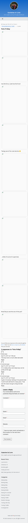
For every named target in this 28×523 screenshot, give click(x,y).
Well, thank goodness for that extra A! (10, 472)
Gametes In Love (14, 13)
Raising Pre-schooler (6, 492)
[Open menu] (2, 18)
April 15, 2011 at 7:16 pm (8, 378)
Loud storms (4, 462)
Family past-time (5, 469)
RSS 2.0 (3, 345)
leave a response (15, 345)
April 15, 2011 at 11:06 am (8, 356)
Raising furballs (4, 490)
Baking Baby (4, 480)
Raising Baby (4, 26)
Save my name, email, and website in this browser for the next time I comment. (13, 432)
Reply (2, 360)
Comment (6, 398)
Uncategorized (4, 507)
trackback (23, 345)
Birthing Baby (4, 482)
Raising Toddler (11, 26)
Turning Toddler (5, 505)
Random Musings (5, 500)
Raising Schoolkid (5, 495)
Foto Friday (5, 29)
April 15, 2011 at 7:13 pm (8, 366)
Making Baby (4, 485)
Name (5, 411)
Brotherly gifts (4, 467)
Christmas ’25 (4, 464)
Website (5, 424)
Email (5, 418)
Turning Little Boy (5, 502)
